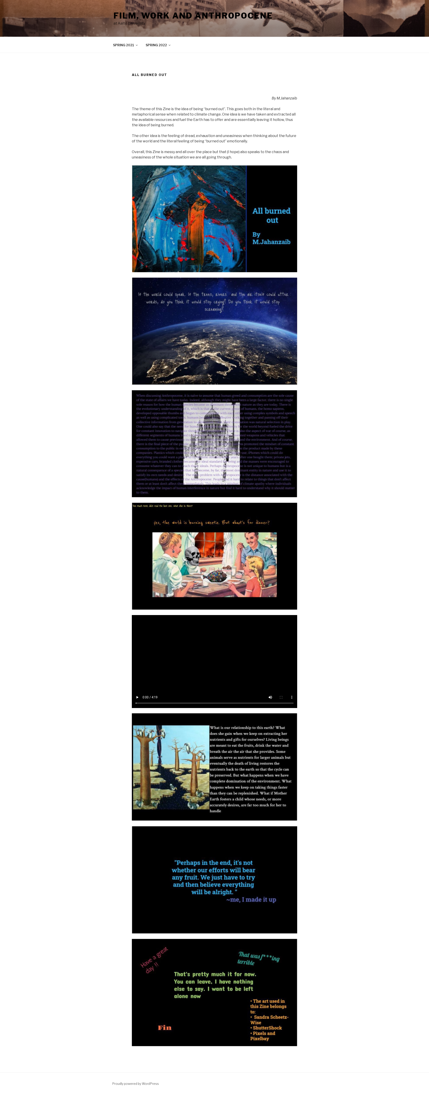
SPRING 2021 (123, 45)
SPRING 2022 (156, 45)
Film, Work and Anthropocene (193, 16)
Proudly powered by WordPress (135, 1084)
